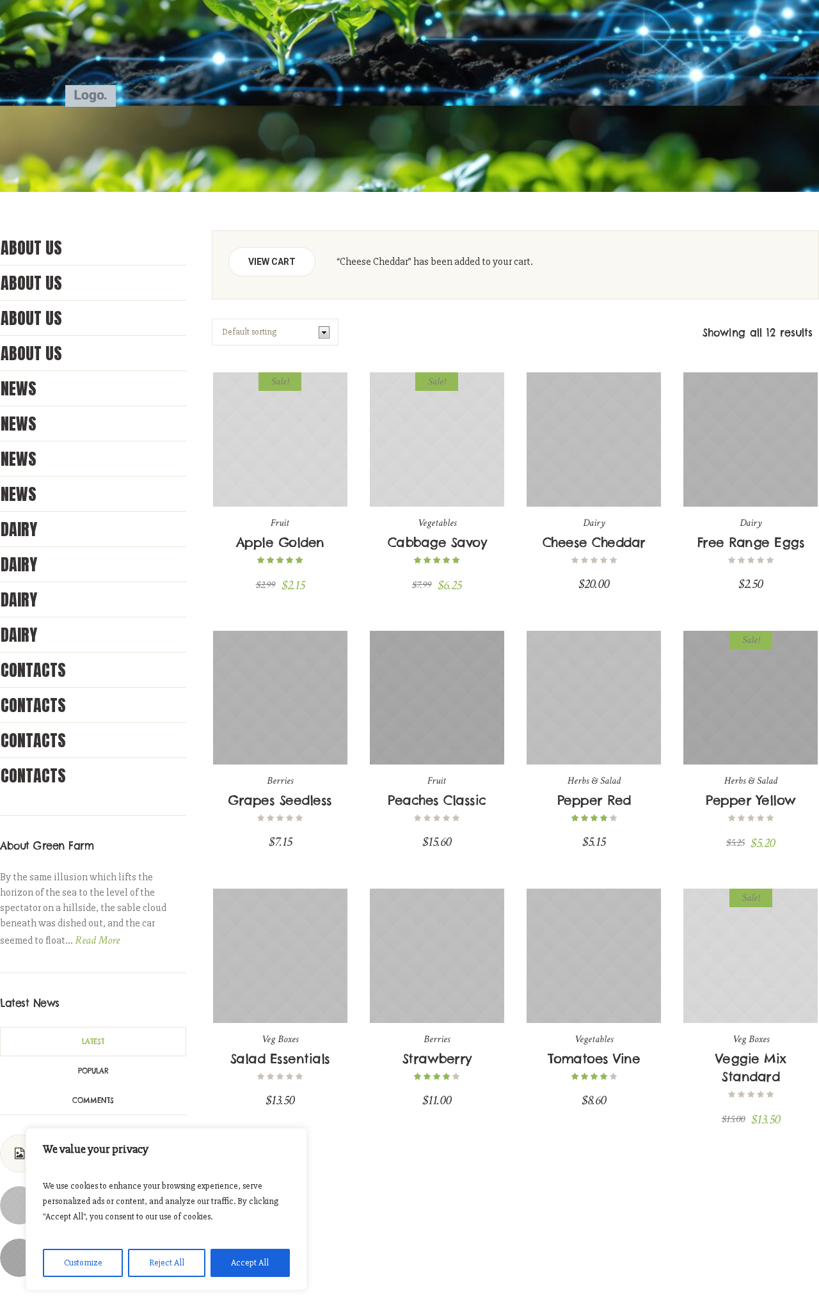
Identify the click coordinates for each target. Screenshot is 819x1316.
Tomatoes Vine (594, 1058)
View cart (272, 262)
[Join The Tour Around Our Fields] (19, 1204)
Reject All (166, 1262)
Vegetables (437, 523)
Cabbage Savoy (437, 542)
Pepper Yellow (751, 800)
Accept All (250, 1262)
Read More (97, 940)
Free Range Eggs (751, 542)
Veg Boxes (280, 1039)
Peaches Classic (437, 800)
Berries (280, 781)
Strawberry (437, 1058)
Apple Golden (280, 542)
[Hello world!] (19, 1153)
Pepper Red (594, 800)
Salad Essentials (280, 1058)
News (18, 388)
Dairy (594, 523)
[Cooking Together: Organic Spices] (19, 1256)
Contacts (33, 670)
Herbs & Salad (594, 781)
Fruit (280, 523)
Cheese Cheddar (594, 542)
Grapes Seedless (280, 800)
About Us (31, 247)
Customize (83, 1262)
